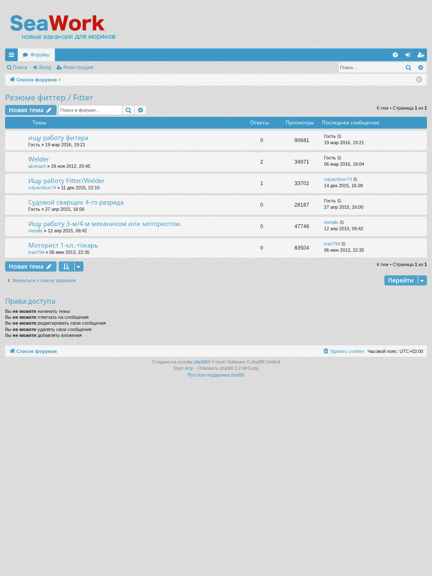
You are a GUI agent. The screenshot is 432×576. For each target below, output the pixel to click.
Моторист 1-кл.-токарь (63, 245)
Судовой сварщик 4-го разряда (76, 202)
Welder (38, 159)
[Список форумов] (62, 27)
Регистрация (78, 67)
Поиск (20, 67)
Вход (45, 67)
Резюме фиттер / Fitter (49, 97)
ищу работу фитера (58, 137)
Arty (189, 368)
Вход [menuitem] (409, 56)
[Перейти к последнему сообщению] (340, 136)
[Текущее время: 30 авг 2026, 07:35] (419, 80)
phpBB (201, 361)
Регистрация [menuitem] (422, 56)
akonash (37, 166)
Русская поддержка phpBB (216, 374)
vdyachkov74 (42, 187)
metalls (35, 230)
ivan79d (36, 252)
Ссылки (13, 56)
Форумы (40, 55)
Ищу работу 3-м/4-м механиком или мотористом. (104, 223)
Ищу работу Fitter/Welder (66, 180)
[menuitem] (395, 54)
